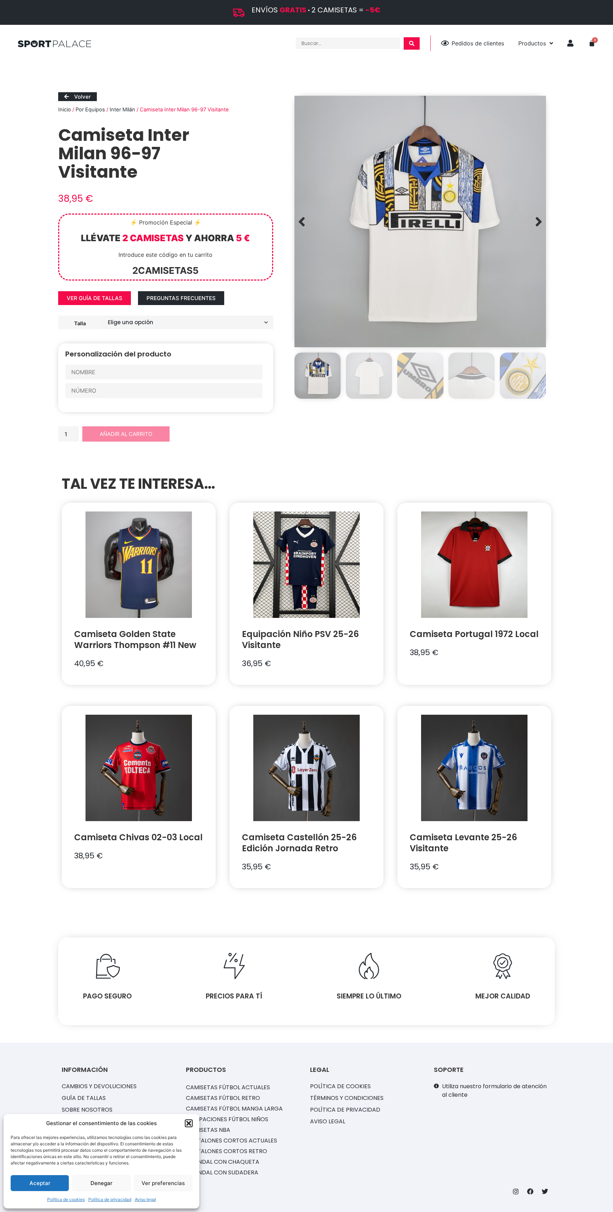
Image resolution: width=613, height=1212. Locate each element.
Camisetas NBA (208, 1130)
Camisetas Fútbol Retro (223, 1098)
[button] (188, 1123)
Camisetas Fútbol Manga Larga (234, 1109)
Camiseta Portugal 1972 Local (474, 634)
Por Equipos (90, 109)
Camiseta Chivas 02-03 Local (138, 837)
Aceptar (39, 1183)
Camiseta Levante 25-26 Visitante (463, 842)
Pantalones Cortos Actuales (231, 1140)
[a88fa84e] (420, 221)
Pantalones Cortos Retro (226, 1151)
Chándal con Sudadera (222, 1172)
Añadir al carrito (126, 434)
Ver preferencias (163, 1183)
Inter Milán (122, 109)
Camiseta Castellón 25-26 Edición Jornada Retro (299, 842)
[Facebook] (530, 1191)
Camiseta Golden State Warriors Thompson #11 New (135, 639)
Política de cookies (66, 1199)
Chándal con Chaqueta (222, 1162)
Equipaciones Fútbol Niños (227, 1119)
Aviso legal (145, 1199)
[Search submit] (412, 43)
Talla (80, 323)
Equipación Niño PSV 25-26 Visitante (300, 639)
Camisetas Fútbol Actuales (228, 1087)
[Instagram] (515, 1191)
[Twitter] (545, 1191)
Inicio (64, 109)
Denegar (101, 1183)
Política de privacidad (109, 1199)
